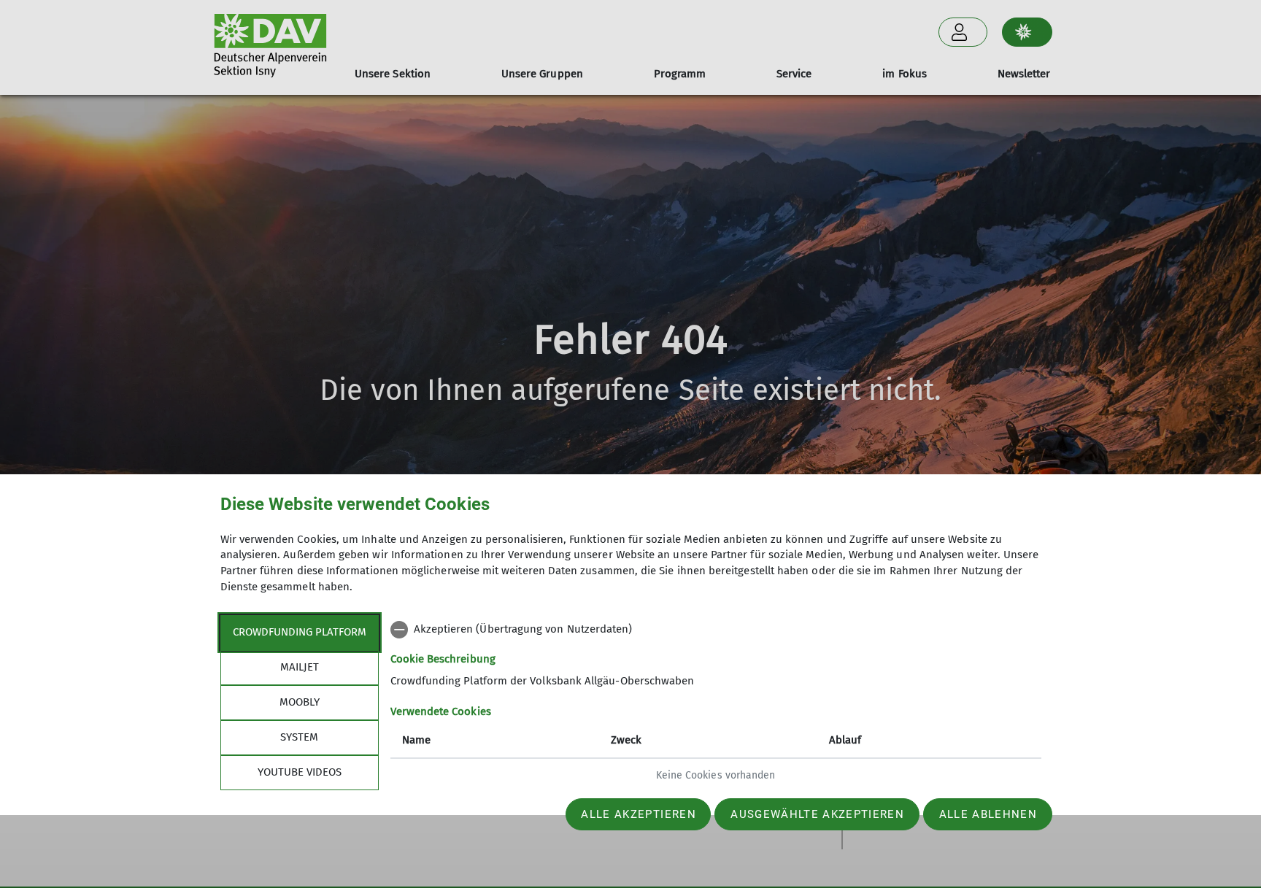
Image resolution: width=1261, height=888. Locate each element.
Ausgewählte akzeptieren (817, 814)
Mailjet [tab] (299, 666)
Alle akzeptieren (638, 814)
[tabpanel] (715, 704)
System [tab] (299, 737)
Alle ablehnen (988, 814)
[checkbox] (715, 629)
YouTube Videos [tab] (300, 772)
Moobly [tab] (299, 702)
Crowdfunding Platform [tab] (299, 631)
